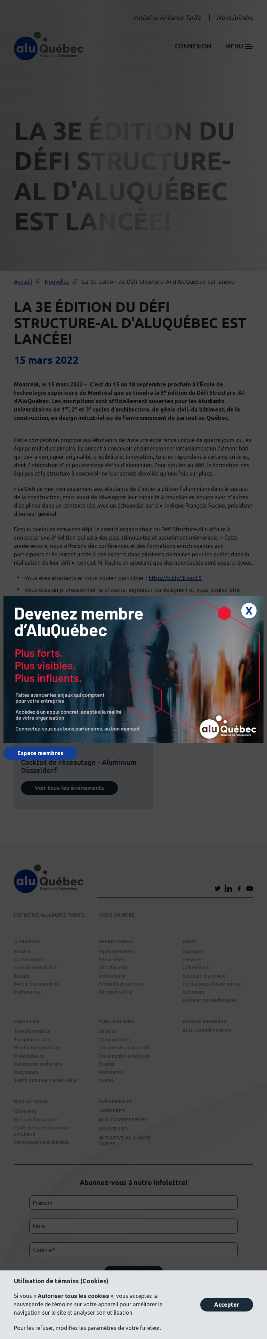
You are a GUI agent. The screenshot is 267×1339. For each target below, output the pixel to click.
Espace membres (40, 753)
